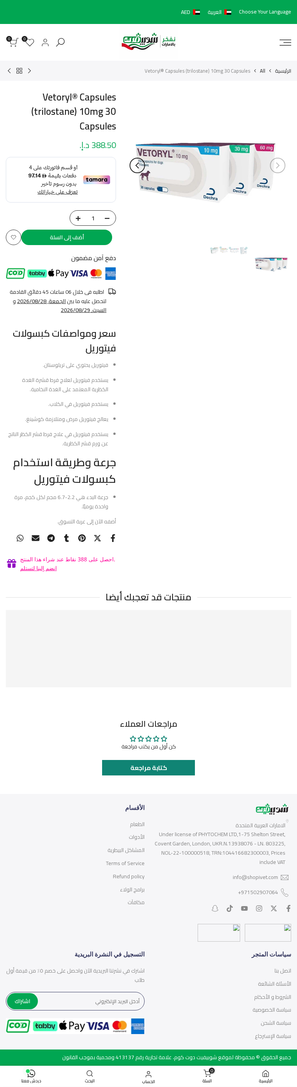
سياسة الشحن (276, 1023)
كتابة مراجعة (148, 768)
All (262, 70)
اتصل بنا (283, 971)
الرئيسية (283, 70)
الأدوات (137, 837)
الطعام (137, 824)
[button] (207, 12)
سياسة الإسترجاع (273, 1036)
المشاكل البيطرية (126, 850)
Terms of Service (125, 863)
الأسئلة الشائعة (274, 984)
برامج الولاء (132, 889)
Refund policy (129, 876)
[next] (137, 165)
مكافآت (136, 902)
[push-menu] (285, 42)
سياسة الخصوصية (272, 1010)
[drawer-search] (60, 42)
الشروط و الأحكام (272, 997)
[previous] (277, 165)
